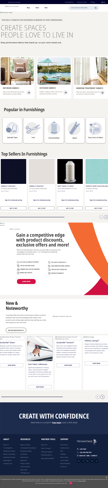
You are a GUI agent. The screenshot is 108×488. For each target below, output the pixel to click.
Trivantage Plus (69, 2)
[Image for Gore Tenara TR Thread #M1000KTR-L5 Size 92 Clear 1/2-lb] (70, 183)
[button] (97, 8)
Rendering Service (46, 455)
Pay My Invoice (64, 448)
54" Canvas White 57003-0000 (38, 189)
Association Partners (9, 457)
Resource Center (82, 2)
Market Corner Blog (9, 454)
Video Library (24, 457)
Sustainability (7, 460)
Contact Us (63, 467)
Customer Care (7, 464)
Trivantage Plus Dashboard (28, 448)
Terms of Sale (64, 460)
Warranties (23, 470)
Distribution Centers (9, 451)
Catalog (92, 2)
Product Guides (25, 464)
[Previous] (98, 397)
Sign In (103, 2)
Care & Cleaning (25, 467)
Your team (56, 422)
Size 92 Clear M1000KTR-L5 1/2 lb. (67, 189)
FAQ (61, 451)
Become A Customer (14, 2)
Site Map (63, 454)
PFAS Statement (65, 464)
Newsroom (23, 460)
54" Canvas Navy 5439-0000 (9, 189)
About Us (6, 445)
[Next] (102, 397)
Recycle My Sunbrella (47, 458)
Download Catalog (25, 451)
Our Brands (23, 454)
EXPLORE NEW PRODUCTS (16, 330)
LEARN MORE (26, 281)
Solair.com (44, 445)
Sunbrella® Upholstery (8, 186)
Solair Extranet (46, 448)
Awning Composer (47, 452)
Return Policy (64, 457)
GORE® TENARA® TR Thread (66, 186)
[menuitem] (69, 2)
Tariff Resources (25, 473)
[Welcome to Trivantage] (11, 7)
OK (71, 483)
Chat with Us (64, 445)
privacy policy (82, 481)
